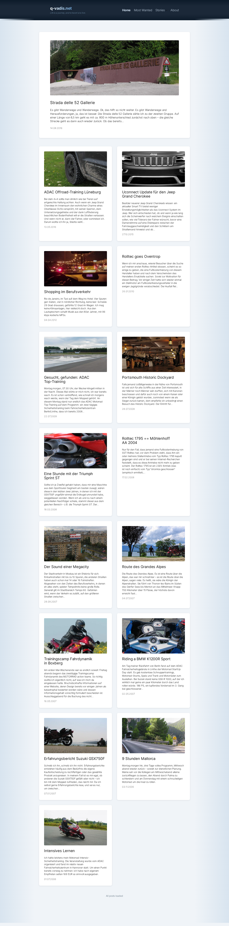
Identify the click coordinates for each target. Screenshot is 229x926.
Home (126, 10)
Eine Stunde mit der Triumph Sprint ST (68, 476)
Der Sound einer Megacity (66, 567)
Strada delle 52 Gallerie (72, 102)
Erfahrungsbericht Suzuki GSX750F (74, 759)
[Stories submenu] (166, 10)
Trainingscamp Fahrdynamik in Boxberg (68, 661)
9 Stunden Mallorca (138, 759)
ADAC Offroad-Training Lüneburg (72, 192)
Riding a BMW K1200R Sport (146, 659)
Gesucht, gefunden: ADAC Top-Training (66, 379)
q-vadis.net (61, 8)
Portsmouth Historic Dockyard (148, 377)
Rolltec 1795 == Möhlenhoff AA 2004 (146, 440)
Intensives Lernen (59, 851)
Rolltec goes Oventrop (141, 256)
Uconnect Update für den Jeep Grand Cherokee (148, 194)
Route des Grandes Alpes (144, 567)
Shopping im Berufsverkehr (67, 292)
